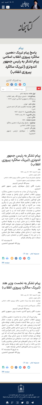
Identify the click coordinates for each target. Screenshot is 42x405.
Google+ (20, 84)
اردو (3, 2)
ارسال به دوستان (7, 84)
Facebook (11, 84)
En (10, 2)
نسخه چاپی (7, 258)
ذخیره (3, 258)
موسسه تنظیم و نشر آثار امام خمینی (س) (18, 397)
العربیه (7, 2)
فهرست (39, 88)
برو (3, 89)
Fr (13, 2)
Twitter (15, 84)
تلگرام (24, 84)
